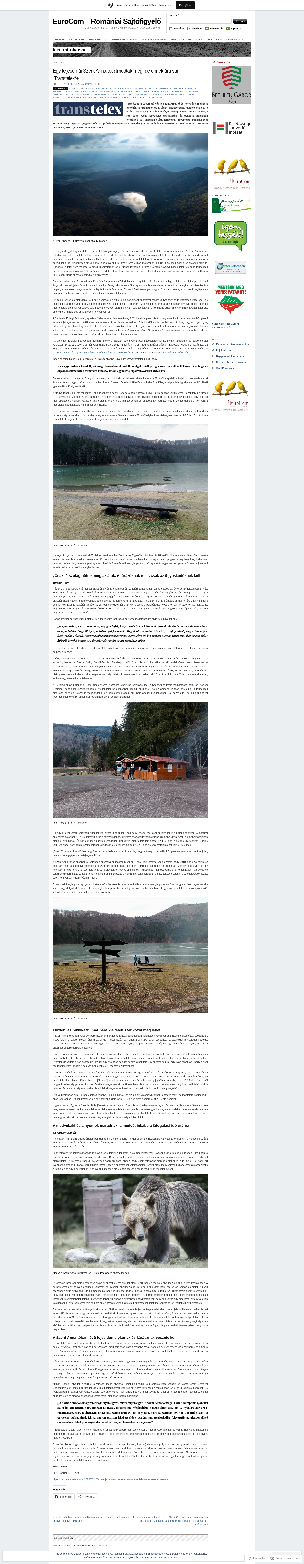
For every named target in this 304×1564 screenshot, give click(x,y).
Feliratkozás (216, 28)
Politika (60, 39)
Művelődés (177, 39)
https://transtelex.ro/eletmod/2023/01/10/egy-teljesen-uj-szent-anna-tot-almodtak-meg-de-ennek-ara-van (111, 1479)
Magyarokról (77, 39)
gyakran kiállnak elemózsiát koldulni (128, 1317)
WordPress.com (225, 368)
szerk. (69, 84)
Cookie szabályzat (169, 1557)
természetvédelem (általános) (71, 97)
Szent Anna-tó (84, 94)
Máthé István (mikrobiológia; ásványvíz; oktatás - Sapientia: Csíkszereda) (135, 91)
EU (106, 39)
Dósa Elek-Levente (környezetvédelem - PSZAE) (97, 88)
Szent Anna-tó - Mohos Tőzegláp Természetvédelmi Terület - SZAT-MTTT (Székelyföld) (143, 94)
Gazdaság (95, 39)
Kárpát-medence (235, 39)
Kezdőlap (179, 28)
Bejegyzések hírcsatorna (230, 356)
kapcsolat (236, 28)
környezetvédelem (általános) (71, 91)
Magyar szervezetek (124, 39)
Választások (214, 39)
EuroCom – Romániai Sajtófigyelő (107, 21)
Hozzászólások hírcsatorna (231, 362)
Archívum (197, 28)
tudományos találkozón (176, 352)
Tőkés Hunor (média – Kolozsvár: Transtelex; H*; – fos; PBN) (126, 97)
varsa (142, 1444)
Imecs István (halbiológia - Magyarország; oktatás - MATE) (161, 88)
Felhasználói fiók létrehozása (232, 344)
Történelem (195, 39)
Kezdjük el (185, 5)
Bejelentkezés (224, 350)
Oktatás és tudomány (153, 39)
